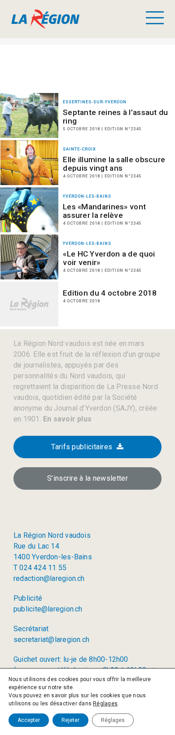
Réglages (105, 703)
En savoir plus (66, 419)
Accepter (29, 720)
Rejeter (70, 720)
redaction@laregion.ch (49, 578)
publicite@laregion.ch (48, 609)
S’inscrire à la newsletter (87, 478)
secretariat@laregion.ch (51, 639)
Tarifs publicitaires (81, 447)
